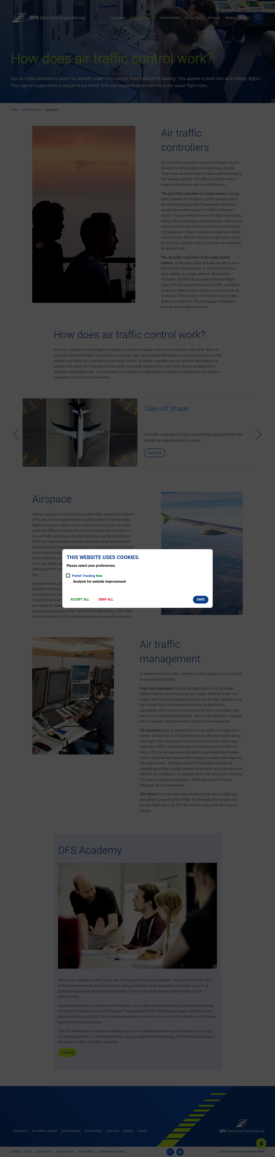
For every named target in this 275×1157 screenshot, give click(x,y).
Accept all (79, 599)
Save (201, 599)
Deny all (106, 599)
